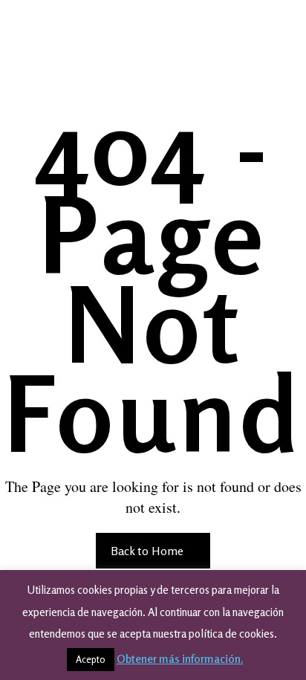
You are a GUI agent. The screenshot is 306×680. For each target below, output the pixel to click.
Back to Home (148, 550)
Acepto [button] (90, 659)
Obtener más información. (180, 659)
